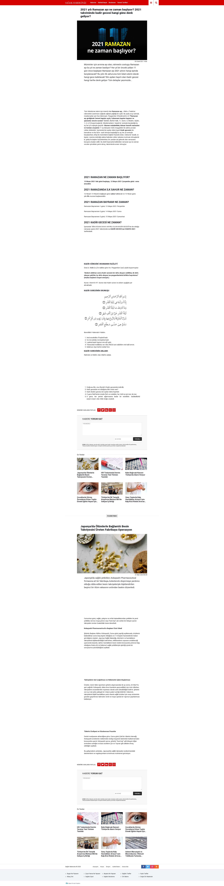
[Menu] (151, 2)
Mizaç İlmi (70, 876)
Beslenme (112, 2)
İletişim (108, 866)
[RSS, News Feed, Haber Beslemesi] (156, 866)
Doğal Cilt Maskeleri (146, 876)
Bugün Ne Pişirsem (72, 873)
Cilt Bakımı (125, 876)
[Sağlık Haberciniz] (75, 2)
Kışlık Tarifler (144, 873)
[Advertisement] (112, 95)
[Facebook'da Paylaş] (99, 410)
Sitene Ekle (125, 866)
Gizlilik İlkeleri (116, 866)
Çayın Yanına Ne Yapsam (92, 873)
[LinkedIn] (106, 410)
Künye (102, 866)
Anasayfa (95, 866)
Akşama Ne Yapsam (110, 873)
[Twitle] (102, 410)
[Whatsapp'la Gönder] (110, 410)
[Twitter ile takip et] (148, 866)
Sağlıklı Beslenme (109, 876)
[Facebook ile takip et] (143, 866)
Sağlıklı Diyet (89, 876)
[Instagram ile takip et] (152, 866)
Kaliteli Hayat (102, 2)
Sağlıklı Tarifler (126, 873)
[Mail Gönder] (114, 410)
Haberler (93, 2)
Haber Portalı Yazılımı (74, 883)
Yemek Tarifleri (122, 2)
